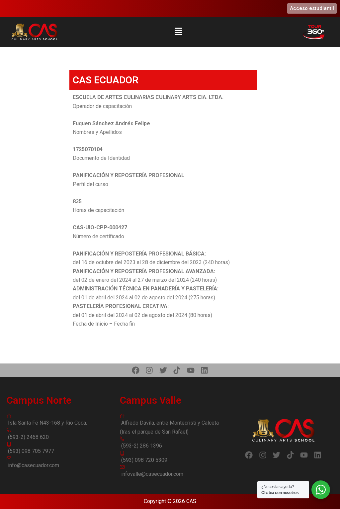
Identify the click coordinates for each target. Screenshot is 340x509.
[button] (178, 32)
